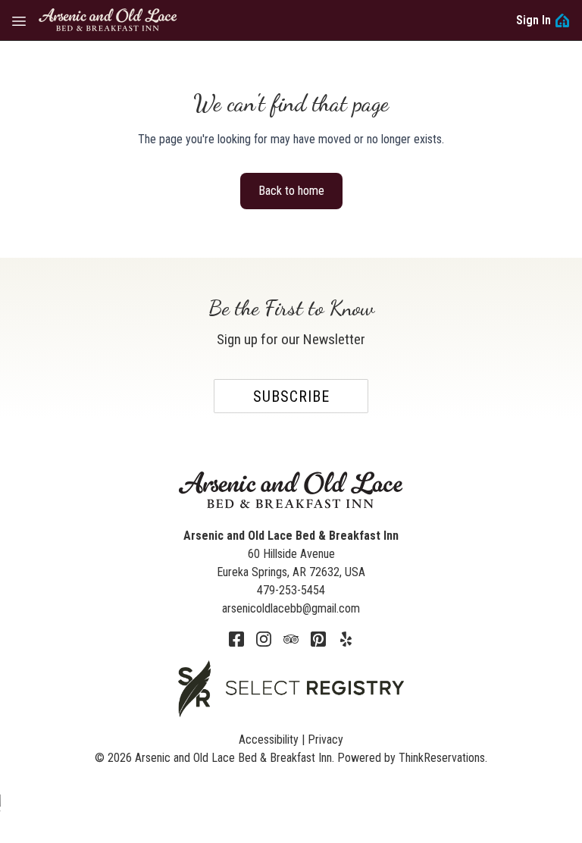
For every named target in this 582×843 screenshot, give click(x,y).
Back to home (291, 190)
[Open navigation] (19, 20)
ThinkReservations (442, 758)
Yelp (345, 639)
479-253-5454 (291, 590)
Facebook (236, 639)
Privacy (325, 739)
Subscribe (291, 396)
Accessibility (269, 739)
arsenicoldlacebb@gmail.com (291, 608)
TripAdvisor (291, 639)
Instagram (263, 639)
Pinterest (318, 639)
